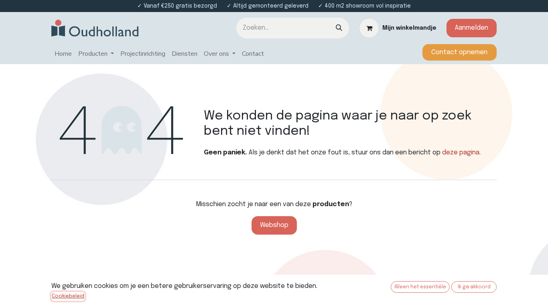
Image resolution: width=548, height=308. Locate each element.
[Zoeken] (339, 28)
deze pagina (460, 152)
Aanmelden (471, 27)
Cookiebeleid (68, 296)
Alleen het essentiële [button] (420, 287)
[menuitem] (63, 54)
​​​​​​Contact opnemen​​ (459, 52)
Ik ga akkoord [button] (474, 287)
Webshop (274, 225)
